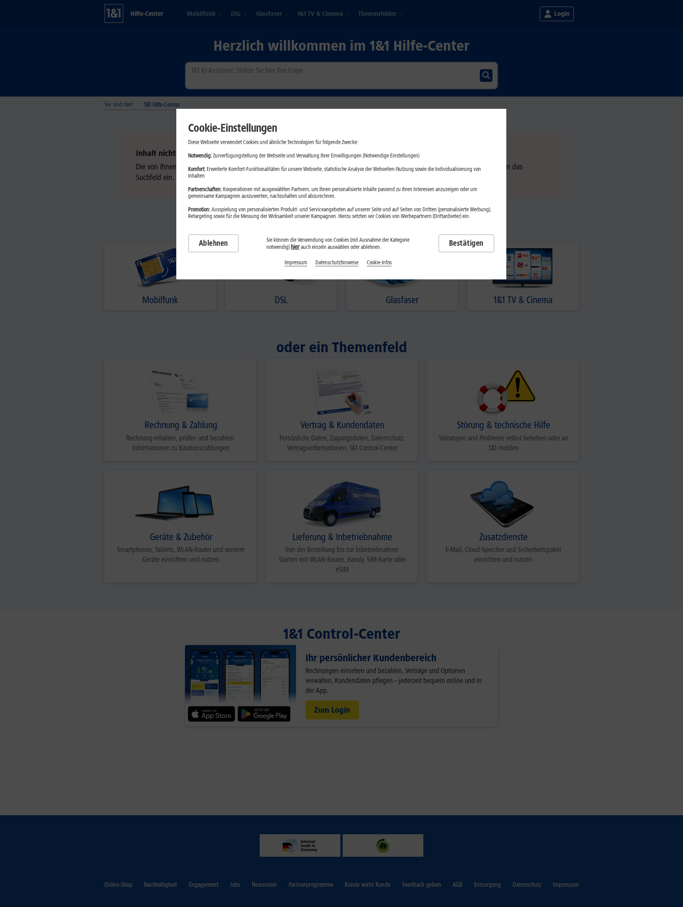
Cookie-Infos (379, 262)
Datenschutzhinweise (336, 262)
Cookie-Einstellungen (232, 128)
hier (295, 246)
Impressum (296, 262)
